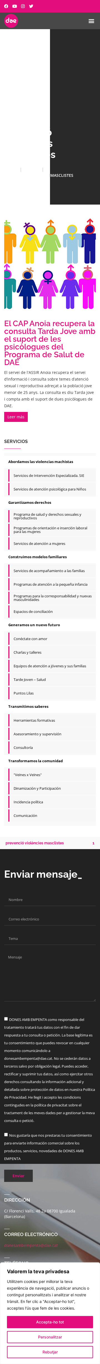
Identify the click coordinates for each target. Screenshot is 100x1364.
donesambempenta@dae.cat (31, 1245)
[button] (91, 20)
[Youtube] (14, 6)
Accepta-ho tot (50, 1322)
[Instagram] (23, 6)
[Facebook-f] (6, 6)
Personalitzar (50, 1337)
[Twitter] (31, 6)
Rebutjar (50, 1352)
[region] (50, 1313)
